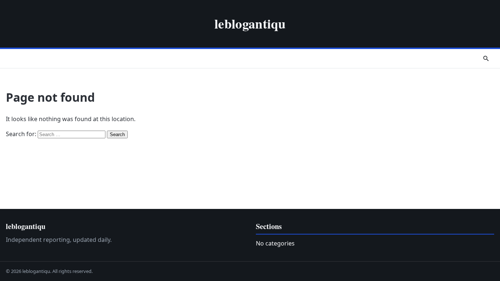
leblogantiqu (250, 23)
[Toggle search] (486, 58)
